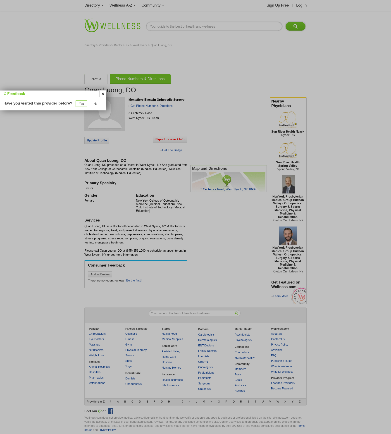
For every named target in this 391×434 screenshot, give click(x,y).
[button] (81, 103)
